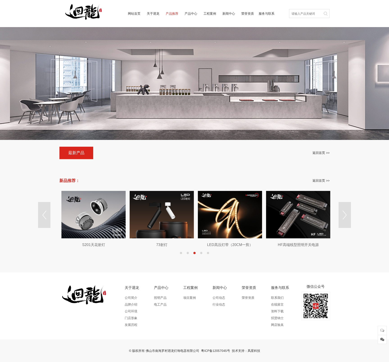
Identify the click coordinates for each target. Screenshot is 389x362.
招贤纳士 (277, 318)
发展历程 (131, 325)
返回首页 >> (321, 153)
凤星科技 (254, 351)
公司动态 (219, 297)
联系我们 (277, 297)
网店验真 (277, 325)
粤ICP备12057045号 (215, 351)
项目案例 (189, 297)
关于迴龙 (153, 13)
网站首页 (134, 13)
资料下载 (277, 311)
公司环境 (131, 311)
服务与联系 (266, 13)
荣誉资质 (247, 13)
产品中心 (191, 13)
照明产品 (160, 297)
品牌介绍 (131, 304)
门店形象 (131, 318)
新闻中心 (228, 13)
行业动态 (219, 304)
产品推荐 (172, 13)
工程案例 (210, 13)
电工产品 (160, 304)
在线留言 (277, 304)
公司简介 (131, 297)
